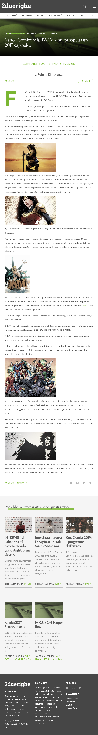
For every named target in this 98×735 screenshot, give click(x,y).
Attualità (12, 15)
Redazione (70, 702)
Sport (84, 15)
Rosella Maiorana (14, 584)
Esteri (40, 15)
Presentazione (72, 699)
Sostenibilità (55, 15)
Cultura (71, 15)
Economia (27, 15)
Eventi (27, 584)
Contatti (69, 705)
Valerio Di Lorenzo (14, 656)
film (84, 305)
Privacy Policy (72, 708)
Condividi (85, 81)
